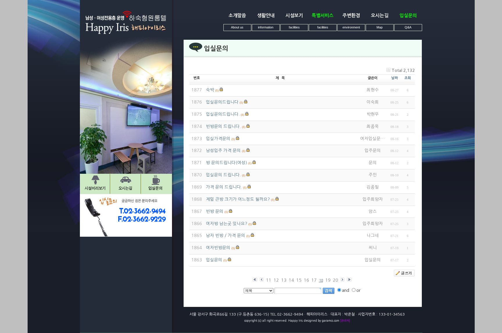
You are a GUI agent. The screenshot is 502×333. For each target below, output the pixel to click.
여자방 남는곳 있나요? (226, 224)
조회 (407, 78)
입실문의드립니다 (222, 102)
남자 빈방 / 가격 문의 (225, 236)
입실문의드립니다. (223, 114)
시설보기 (294, 15)
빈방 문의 (214, 211)
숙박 (210, 90)
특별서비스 (323, 15)
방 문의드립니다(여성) (226, 163)
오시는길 (379, 15)
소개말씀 (237, 15)
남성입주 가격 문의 (223, 151)
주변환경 (351, 15)
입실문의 (408, 15)
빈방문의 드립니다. (223, 126)
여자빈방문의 (218, 248)
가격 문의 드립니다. (224, 187)
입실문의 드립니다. (223, 175)
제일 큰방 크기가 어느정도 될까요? (238, 199)
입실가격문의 (218, 139)
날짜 (394, 78)
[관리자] (345, 320)
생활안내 (266, 15)
